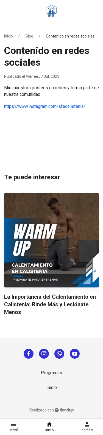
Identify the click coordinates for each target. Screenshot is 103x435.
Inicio (8, 36)
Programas (51, 372)
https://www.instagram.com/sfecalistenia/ (44, 106)
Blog (29, 36)
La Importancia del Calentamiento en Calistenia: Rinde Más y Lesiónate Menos (50, 304)
